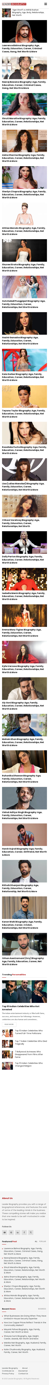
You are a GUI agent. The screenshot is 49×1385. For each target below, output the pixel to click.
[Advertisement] (24, 1102)
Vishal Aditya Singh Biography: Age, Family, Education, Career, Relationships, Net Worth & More (22, 815)
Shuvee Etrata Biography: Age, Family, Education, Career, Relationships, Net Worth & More (23, 267)
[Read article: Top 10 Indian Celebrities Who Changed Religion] (7, 1066)
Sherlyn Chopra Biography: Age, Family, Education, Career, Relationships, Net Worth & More (24, 194)
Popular (42, 1241)
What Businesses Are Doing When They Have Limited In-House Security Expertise (25, 1317)
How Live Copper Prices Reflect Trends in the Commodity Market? (25, 1324)
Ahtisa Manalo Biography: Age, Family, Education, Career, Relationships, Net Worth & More (23, 231)
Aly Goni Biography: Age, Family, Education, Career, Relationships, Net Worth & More (23, 705)
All (36, 1241)
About (24, 1368)
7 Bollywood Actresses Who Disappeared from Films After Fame (29, 1054)
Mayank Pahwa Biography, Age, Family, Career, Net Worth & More (22, 1330)
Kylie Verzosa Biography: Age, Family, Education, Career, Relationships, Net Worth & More (23, 669)
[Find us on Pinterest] (11, 1232)
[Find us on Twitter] (30, 1232)
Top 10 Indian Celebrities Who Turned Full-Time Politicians (29, 1032)
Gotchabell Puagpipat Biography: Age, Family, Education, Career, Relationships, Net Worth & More (23, 304)
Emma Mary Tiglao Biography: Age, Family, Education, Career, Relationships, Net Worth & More (22, 632)
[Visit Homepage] (14, 4)
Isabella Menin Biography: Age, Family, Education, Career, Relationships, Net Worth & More (23, 596)
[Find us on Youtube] (4, 1232)
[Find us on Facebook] (24, 1232)
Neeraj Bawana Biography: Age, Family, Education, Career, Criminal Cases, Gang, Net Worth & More (24, 85)
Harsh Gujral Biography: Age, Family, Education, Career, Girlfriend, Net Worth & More (24, 852)
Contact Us (23, 1373)
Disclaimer (23, 1371)
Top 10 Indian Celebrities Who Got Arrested (20, 1008)
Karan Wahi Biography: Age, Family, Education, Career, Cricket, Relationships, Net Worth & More (22, 924)
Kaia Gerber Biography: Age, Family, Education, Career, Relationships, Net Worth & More (23, 377)
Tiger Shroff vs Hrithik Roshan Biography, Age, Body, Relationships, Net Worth (28, 12)
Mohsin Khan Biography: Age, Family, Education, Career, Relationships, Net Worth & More (23, 742)
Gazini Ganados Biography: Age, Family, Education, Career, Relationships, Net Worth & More (20, 340)
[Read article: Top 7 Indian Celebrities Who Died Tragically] (7, 1044)
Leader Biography (10, 1368)
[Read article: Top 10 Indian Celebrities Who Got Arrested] (24, 991)
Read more (10, 1024)
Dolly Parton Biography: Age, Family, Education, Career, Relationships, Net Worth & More (23, 559)
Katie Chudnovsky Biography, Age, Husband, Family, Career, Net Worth (24, 1351)
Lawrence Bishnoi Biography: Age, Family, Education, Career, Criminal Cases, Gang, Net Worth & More (22, 48)
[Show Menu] (45, 4)
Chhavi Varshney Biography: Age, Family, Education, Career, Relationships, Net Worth (21, 523)
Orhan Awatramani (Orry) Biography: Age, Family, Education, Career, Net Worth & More (23, 961)
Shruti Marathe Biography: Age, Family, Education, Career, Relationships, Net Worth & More (24, 121)
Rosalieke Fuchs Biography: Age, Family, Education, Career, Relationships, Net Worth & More (24, 450)
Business (42, 1309)
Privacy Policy (8, 1373)
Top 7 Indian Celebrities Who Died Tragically (31, 1042)
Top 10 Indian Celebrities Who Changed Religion (29, 1064)
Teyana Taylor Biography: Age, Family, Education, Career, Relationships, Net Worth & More (23, 413)
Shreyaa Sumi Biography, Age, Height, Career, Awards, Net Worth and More (21, 1337)
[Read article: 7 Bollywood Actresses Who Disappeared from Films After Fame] (7, 1054)
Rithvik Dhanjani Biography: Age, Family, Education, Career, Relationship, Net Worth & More (20, 888)
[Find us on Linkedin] (17, 1232)
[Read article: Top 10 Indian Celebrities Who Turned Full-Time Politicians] (7, 1033)
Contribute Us (8, 1371)
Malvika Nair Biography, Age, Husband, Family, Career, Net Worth (25, 1344)
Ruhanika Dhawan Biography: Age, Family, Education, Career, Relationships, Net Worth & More (21, 778)
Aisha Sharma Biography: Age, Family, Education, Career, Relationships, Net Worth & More (23, 158)
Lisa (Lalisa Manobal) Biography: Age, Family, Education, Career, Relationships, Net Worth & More (23, 486)
